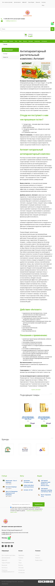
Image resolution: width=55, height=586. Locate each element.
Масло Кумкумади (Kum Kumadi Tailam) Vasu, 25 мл (44, 418)
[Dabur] (8, 449)
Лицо (20, 562)
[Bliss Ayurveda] (25, 449)
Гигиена (20, 558)
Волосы (20, 565)
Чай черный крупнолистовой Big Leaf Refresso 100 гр (46, 490)
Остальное (21, 572)
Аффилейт (24, 2)
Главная (5, 44)
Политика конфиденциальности (8, 571)
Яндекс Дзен (38, 560)
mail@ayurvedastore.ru (11, 21)
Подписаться (38, 504)
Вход (43, 5)
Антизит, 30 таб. (28, 490)
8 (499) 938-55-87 (6, 534)
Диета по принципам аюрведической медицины (11, 493)
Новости (5, 57)
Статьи (5, 53)
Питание (20, 567)
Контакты (44, 2)
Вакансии (38, 2)
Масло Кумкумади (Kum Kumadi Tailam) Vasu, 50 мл (28, 418)
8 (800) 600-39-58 (6, 532)
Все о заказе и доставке (7, 2)
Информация (9, 50)
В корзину (28, 425)
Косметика (21, 570)
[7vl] (42, 449)
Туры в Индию (31, 2)
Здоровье (21, 555)
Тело (19, 560)
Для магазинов (17, 2)
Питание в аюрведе (11, 486)
